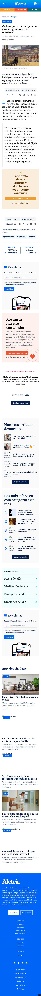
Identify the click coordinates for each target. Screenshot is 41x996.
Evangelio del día (15, 594)
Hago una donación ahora (16, 353)
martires (32, 237)
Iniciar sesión (26, 913)
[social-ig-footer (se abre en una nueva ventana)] (26, 963)
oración (6, 718)
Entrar (27, 203)
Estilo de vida (20, 930)
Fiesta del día (12, 578)
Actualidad (5, 17)
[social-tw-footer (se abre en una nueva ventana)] (22, 963)
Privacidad (20, 989)
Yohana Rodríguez (26, 36)
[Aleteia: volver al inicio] (20, 4)
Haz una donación (20, 974)
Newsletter (20, 943)
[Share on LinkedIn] (24, 95)
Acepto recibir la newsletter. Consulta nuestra (21, 283)
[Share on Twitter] (28, 95)
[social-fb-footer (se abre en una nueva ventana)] (18, 963)
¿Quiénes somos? (20, 977)
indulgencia (21, 237)
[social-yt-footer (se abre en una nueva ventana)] (14, 963)
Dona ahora (19, 10)
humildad (7, 831)
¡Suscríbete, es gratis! (20, 198)
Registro (7, 10)
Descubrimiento (20, 933)
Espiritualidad (20, 927)
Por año (20, 955)
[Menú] (7, 4)
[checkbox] (4, 282)
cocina (6, 676)
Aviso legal (20, 981)
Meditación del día (16, 586)
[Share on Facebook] (20, 95)
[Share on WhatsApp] (35, 95)
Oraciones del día (15, 602)
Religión (14, 17)
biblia (6, 793)
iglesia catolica (8, 237)
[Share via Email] (31, 95)
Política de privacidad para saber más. (21, 283)
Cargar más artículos (20, 482)
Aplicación (20, 946)
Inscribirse (9, 289)
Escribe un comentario (20, 403)
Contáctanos (20, 985)
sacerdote (7, 756)
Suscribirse (14, 913)
